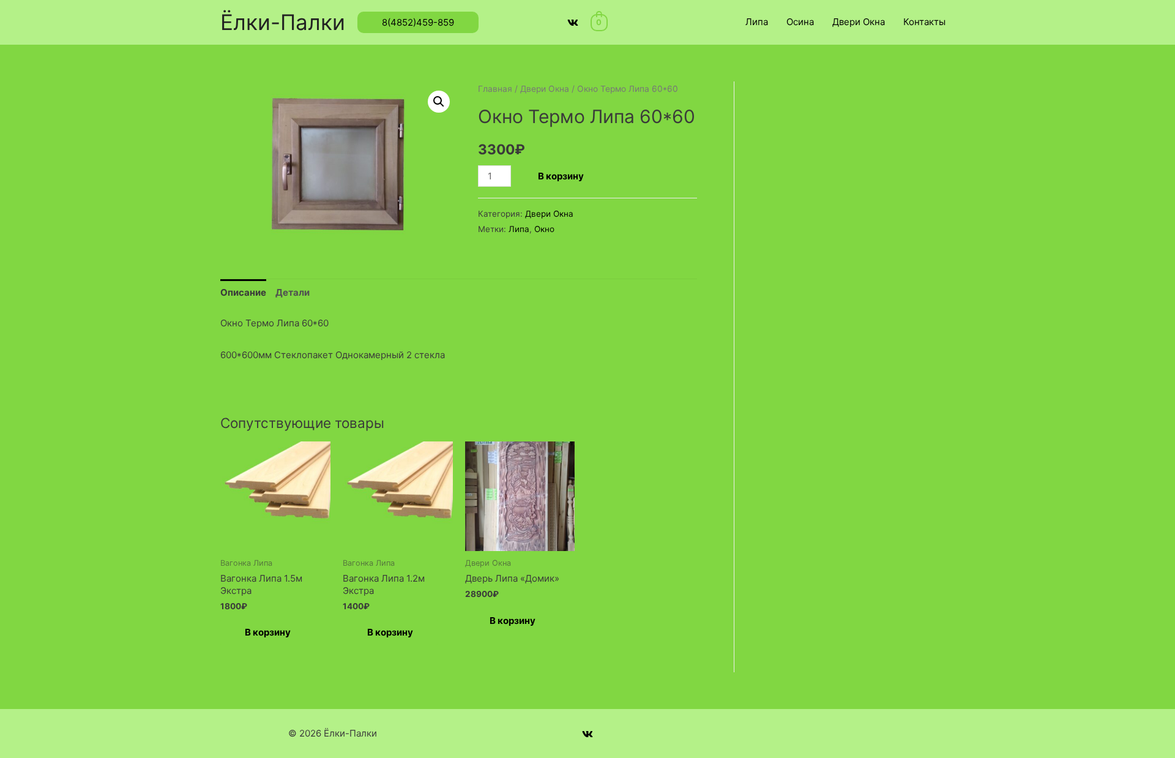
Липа (756, 22)
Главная (495, 89)
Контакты (924, 22)
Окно (544, 229)
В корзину (561, 176)
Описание (243, 292)
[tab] (243, 292)
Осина (800, 22)
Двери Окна (858, 22)
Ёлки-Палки (282, 22)
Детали (292, 292)
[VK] (572, 22)
